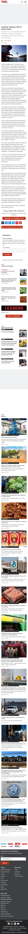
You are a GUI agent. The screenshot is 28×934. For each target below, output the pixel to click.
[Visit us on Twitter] (12, 924)
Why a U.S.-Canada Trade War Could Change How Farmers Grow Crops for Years (9, 280)
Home (3, 329)
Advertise (16, 926)
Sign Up (5, 863)
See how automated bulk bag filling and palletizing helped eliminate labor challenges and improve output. (13, 441)
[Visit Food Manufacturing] (10, 844)
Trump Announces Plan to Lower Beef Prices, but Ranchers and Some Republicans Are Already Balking (13, 772)
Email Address (6, 247)
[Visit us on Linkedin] (15, 924)
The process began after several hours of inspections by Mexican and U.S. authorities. (12, 746)
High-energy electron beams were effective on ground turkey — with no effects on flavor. (12, 609)
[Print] (2, 222)
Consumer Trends (6, 797)
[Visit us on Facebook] (9, 924)
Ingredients (5, 519)
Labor (3, 631)
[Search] (21, 2)
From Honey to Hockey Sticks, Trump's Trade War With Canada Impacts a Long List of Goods (13, 688)
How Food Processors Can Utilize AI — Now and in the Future (8, 298)
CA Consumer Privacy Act (15, 929)
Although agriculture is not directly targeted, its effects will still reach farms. (12, 469)
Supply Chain (5, 463)
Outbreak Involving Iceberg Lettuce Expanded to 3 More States (8, 289)
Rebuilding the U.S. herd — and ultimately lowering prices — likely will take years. (13, 664)
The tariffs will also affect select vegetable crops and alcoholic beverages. (13, 691)
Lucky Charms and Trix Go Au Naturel (11, 549)
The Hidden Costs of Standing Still (7, 362)
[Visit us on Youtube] (18, 924)
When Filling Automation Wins (9, 437)
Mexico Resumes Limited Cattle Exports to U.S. (13, 743)
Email (2, 856)
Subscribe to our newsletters (14, 218)
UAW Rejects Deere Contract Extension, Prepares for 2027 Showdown (12, 634)
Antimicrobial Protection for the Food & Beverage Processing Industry (9, 343)
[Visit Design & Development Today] (3, 844)
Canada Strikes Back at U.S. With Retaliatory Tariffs (13, 718)
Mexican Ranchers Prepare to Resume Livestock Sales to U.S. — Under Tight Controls (13, 828)
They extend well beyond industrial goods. (11, 720)
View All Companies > (14, 316)
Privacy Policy (12, 928)
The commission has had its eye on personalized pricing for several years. (13, 803)
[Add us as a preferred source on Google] (20, 222)
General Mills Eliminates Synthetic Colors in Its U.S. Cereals (13, 576)
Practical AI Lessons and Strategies (7, 272)
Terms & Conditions (22, 928)
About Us (22, 926)
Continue (7, 254)
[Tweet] (13, 222)
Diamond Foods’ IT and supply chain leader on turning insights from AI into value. (12, 525)
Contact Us (5, 928)
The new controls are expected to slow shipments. (13, 831)
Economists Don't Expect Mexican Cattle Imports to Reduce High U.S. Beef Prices (12, 660)
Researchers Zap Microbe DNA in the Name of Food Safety (13, 606)
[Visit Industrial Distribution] (3, 846)
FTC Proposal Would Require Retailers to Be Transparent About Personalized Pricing (13, 800)
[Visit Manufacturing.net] (10, 846)
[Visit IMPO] (24, 844)
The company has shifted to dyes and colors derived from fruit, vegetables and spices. (12, 552)
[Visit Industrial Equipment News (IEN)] (17, 844)
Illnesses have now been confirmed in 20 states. (13, 498)
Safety (3, 492)
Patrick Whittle (7, 40)
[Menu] (25, 2)
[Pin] (16, 222)
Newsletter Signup (8, 926)
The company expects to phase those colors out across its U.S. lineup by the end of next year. (13, 580)
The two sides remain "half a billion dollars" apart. (13, 636)
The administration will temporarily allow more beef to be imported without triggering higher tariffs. (14, 775)
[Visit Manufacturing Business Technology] (17, 846)
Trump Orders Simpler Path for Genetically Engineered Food (8, 353)
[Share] (6, 222)
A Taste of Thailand (7, 332)
